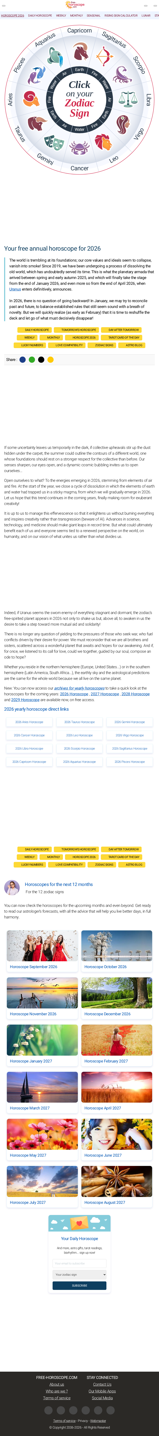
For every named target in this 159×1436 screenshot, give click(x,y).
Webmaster (98, 1420)
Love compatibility (69, 345)
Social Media (102, 1398)
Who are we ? (57, 1391)
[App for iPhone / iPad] (98, 1410)
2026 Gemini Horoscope (129, 722)
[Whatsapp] (32, 359)
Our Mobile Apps (102, 1391)
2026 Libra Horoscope (29, 748)
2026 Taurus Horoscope (79, 722)
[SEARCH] (155, 5)
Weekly (61, 15)
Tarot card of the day (123, 337)
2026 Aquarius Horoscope (79, 761)
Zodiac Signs (104, 345)
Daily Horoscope (40, 15)
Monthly (76, 15)
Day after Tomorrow (124, 330)
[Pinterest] (85, 1410)
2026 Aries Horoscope (29, 722)
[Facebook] (22, 359)
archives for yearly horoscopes (79, 688)
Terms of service (56, 1398)
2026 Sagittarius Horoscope (129, 748)
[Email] (50, 359)
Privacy (83, 1420)
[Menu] (3, 5)
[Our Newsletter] (145, 5)
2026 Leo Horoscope (79, 735)
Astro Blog (134, 345)
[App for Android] (110, 1410)
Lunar (146, 15)
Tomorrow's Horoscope (78, 330)
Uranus (15, 289)
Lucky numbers (32, 345)
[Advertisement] (79, 210)
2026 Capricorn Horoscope (29, 761)
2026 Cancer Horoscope (29, 735)
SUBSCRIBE (79, 1285)
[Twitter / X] (41, 359)
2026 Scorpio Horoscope (79, 748)
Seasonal (93, 15)
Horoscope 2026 (12, 15)
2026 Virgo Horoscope (130, 735)
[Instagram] (73, 1410)
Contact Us (102, 1384)
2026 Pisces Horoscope (130, 761)
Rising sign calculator (121, 15)
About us (56, 1384)
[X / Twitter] (60, 1410)
